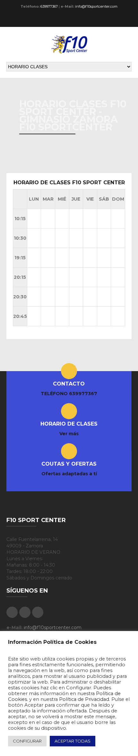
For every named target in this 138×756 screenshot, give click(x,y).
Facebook (104, 20)
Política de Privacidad (84, 699)
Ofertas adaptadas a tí (69, 474)
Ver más (69, 433)
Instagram (126, 20)
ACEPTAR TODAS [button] (73, 741)
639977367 (49, 6)
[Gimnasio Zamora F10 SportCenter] (69, 44)
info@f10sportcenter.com (96, 6)
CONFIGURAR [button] (27, 741)
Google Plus (115, 20)
